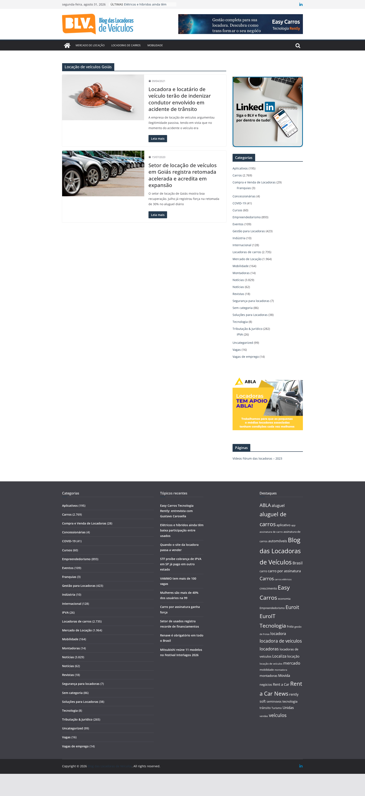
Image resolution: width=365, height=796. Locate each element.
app (293, 525)
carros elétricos (283, 579)
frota (290, 626)
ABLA (265, 505)
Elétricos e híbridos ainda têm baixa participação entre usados (181, 530)
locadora (278, 633)
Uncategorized (243, 343)
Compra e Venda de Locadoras (254, 182)
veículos (277, 715)
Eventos (238, 224)
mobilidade (267, 670)
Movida (284, 675)
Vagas (237, 350)
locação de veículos (271, 663)
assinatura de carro (271, 532)
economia (284, 599)
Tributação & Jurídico (247, 329)
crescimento (268, 588)
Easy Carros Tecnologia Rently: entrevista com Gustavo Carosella (176, 511)
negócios (266, 685)
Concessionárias (244, 196)
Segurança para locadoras (251, 301)
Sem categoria (243, 308)
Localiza (279, 656)
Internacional (242, 245)
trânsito (265, 708)
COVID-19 (239, 203)
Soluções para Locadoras (250, 315)
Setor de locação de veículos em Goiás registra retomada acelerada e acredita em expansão (182, 175)
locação (293, 656)
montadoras (268, 675)
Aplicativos (240, 168)
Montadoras (241, 273)
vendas (264, 716)
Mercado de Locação (90, 45)
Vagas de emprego (246, 357)
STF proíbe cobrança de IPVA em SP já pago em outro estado (180, 564)
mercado (291, 663)
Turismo (276, 708)
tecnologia (289, 701)
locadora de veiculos (281, 641)
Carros (237, 175)
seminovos (274, 701)
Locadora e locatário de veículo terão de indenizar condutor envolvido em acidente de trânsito (179, 99)
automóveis (277, 541)
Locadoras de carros (126, 45)
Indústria (239, 238)
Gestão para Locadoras (249, 231)
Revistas (238, 294)
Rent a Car (281, 684)
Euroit (292, 607)
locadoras (269, 649)
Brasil (298, 562)
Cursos (237, 210)
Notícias (238, 280)
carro (263, 571)
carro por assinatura (284, 570)
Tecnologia (240, 322)
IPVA (240, 334)
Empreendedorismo (247, 217)
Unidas (288, 707)
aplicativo (283, 525)
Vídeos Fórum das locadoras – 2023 (257, 458)
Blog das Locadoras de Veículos (280, 551)
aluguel (278, 505)
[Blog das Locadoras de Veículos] (67, 45)
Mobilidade (155, 45)
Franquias (244, 188)
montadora (281, 669)
